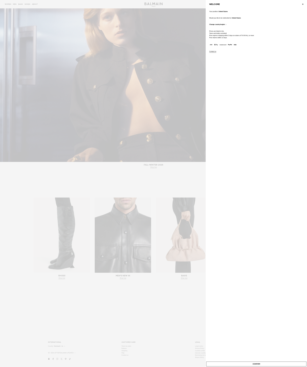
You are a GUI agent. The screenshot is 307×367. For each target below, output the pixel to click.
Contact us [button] (212, 51)
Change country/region (217, 24)
